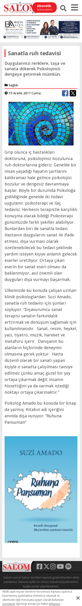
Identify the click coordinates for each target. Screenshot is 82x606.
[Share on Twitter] (73, 93)
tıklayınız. (55, 604)
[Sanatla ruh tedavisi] (41, 123)
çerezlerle (8, 604)
